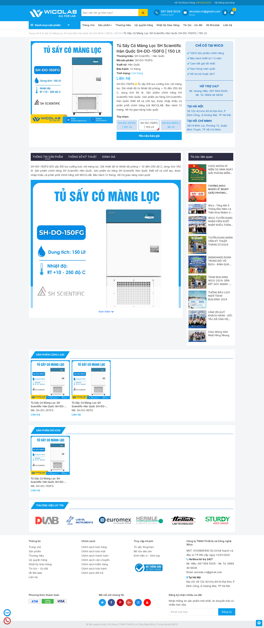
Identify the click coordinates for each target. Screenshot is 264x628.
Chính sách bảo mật (93, 551)
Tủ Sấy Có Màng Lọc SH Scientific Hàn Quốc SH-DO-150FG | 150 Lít (48, 480)
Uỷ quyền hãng (144, 25)
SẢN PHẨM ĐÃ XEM (48, 430)
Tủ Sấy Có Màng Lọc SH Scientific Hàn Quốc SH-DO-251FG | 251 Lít (48, 404)
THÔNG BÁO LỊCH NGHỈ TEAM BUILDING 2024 (219, 296)
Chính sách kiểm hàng (94, 564)
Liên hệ (227, 25)
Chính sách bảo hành (94, 568)
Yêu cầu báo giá (149, 135)
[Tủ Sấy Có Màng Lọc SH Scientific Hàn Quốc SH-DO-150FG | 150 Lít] (50, 455)
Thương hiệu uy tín (49, 505)
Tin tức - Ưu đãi (192, 25)
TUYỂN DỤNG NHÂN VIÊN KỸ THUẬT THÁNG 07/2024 (220, 241)
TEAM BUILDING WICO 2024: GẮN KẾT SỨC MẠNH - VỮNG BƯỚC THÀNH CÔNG (219, 284)
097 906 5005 (170, 11)
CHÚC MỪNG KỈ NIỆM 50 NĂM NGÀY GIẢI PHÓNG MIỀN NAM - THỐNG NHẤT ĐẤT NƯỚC (220, 172)
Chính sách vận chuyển (95, 559)
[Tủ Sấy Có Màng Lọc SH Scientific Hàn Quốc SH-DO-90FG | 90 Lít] (91, 379)
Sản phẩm (104, 25)
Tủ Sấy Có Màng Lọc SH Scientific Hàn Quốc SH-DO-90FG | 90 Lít (89, 404)
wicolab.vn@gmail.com (204, 11)
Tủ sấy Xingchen (144, 546)
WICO (175, 624)
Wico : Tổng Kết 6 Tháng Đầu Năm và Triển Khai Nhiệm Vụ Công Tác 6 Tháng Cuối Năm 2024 (220, 212)
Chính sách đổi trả (92, 572)
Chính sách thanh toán (94, 555)
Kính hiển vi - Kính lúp (147, 555)
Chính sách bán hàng (94, 546)
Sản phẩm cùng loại (50, 354)
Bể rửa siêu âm (143, 551)
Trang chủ (88, 25)
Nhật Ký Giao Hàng (168, 25)
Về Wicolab (213, 25)
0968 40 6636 (214, 94)
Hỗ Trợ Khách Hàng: (193, 2)
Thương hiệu (123, 25)
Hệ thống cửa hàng (224, 2)
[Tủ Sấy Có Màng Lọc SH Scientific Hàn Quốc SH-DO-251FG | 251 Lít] (50, 379)
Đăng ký (227, 611)
